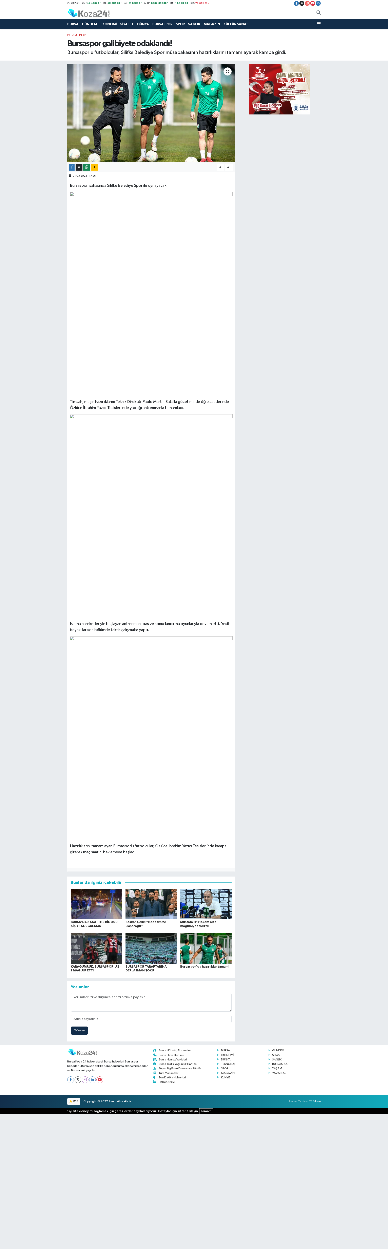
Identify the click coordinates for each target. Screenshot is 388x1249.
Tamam (206, 1111)
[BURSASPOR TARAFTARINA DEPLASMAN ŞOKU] (151, 948)
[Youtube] (99, 1079)
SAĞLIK (194, 24)
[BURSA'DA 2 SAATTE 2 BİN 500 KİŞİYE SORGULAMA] (96, 904)
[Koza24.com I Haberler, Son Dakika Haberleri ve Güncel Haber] (88, 12)
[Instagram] (85, 1079)
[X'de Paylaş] (79, 167)
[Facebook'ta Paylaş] (72, 167)
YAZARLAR (279, 1073)
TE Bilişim (315, 1101)
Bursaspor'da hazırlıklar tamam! (204, 966)
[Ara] (318, 13)
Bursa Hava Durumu (171, 1055)
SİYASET (127, 24)
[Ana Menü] (319, 24)
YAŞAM (277, 1068)
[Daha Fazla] (94, 167)
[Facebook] (70, 1079)
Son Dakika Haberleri (172, 1077)
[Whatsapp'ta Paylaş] (86, 167)
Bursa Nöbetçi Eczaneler (175, 1050)
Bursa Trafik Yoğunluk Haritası (178, 1063)
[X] (78, 1079)
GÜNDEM (89, 24)
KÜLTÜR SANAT (236, 24)
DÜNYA (143, 24)
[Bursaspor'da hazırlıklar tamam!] (206, 948)
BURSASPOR (162, 24)
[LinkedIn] (92, 1079)
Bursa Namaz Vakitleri (173, 1059)
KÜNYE (225, 1077)
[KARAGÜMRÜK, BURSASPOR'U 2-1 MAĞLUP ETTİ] (96, 948)
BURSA (72, 24)
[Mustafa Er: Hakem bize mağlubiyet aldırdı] (206, 904)
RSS (75, 1101)
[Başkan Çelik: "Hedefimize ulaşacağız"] (151, 904)
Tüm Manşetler (168, 1073)
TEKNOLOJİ (228, 1063)
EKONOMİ (108, 24)
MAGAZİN (212, 24)
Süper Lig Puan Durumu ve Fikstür (180, 1068)
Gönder (79, 1030)
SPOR (180, 24)
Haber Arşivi (167, 1081)
